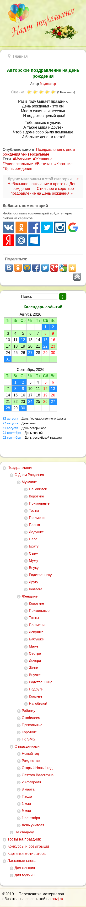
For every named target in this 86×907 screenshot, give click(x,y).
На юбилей (38, 489)
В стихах (44, 164)
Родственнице (40, 682)
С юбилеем (31, 718)
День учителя (33, 825)
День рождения (18, 169)
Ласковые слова (22, 861)
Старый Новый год (37, 768)
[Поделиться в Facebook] (36, 268)
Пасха (27, 796)
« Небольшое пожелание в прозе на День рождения (43, 184)
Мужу (33, 560)
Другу (33, 582)
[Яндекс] (8, 240)
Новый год (30, 753)
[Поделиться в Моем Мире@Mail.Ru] (27, 268)
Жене (33, 668)
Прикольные (39, 503)
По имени (36, 518)
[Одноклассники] (21, 227)
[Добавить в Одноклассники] (18, 268)
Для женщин (25, 868)
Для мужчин (24, 875)
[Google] (73, 227)
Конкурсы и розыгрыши (28, 846)
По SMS (28, 739)
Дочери (35, 661)
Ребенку (28, 711)
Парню (34, 525)
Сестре (35, 653)
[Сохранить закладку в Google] (63, 268)
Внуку (34, 568)
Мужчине (29, 482)
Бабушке (36, 639)
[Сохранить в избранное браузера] (72, 268)
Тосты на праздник (24, 839)
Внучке (35, 675)
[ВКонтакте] (8, 227)
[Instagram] (60, 227)
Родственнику (40, 575)
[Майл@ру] (21, 240)
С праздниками (27, 746)
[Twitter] (47, 227)
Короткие (36, 496)
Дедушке (36, 532)
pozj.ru (57, 899)
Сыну (33, 553)
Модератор (48, 84)
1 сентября (31, 818)
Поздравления (20, 468)
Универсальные (19, 164)
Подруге (36, 689)
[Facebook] (34, 227)
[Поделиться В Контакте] (9, 268)
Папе (33, 539)
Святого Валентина (38, 775)
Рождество (31, 761)
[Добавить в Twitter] (45, 268)
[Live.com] (34, 240)
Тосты (34, 510)
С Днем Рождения (29, 475)
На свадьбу (24, 832)
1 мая (26, 803)
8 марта (28, 789)
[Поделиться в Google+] (54, 268)
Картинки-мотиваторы (27, 853)
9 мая (26, 811)
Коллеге (35, 589)
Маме (33, 646)
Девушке (36, 632)
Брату (34, 546)
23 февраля (31, 782)
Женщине (30, 596)
